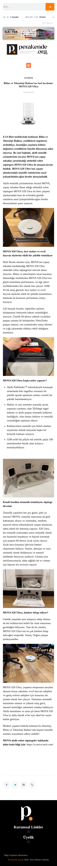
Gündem (28, 78)
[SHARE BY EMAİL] (23, 784)
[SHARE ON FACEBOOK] (6, 784)
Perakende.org (14, 859)
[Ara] (50, 6)
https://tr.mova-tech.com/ (40, 744)
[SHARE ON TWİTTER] (15, 784)
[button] (28, 65)
